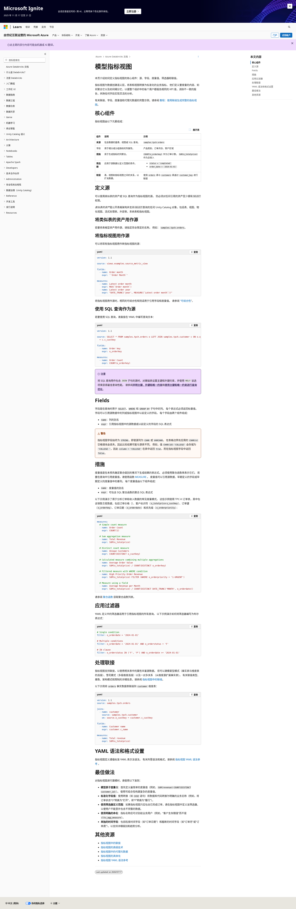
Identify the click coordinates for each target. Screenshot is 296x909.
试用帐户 (286, 35)
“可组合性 (185, 300)
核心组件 (256, 62)
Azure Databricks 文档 (116, 56)
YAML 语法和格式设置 (262, 86)
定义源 (255, 66)
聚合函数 (108, 597)
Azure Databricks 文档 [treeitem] (17, 66)
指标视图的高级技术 (112, 847)
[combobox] (24, 60)
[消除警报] (289, 6)
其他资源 (256, 94)
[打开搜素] (289, 27)
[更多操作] (198, 56)
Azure (99, 56)
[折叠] (45, 54)
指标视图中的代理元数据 (114, 851)
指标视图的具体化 (111, 856)
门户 (275, 35)
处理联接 (256, 82)
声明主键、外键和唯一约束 (147, 385)
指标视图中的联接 (152, 679)
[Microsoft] (6, 27)
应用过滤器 (257, 78)
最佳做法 (256, 90)
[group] (148, 347)
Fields (255, 70)
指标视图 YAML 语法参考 (114, 860)
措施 (254, 74)
